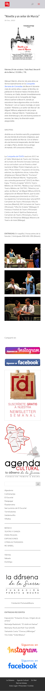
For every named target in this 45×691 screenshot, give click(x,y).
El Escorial (8, 497)
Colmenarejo (9, 494)
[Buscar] (38, 484)
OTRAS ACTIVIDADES (13, 542)
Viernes (7, 555)
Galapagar (8, 501)
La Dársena (10, 680)
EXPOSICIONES (11, 538)
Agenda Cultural (23, 680)
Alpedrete (8, 490)
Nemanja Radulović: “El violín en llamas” (21, 624)
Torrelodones (10, 512)
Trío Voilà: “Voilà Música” (14, 635)
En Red (33, 680)
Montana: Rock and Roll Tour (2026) (19, 628)
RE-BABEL (9, 546)
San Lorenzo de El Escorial (15, 508)
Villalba (7, 519)
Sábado (7, 558)
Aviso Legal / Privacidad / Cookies (21, 686)
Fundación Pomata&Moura (22, 603)
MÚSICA (8, 528)
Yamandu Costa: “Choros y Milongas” (19, 631)
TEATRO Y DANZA (12, 531)
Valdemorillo (9, 515)
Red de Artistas (21, 683)
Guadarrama (9, 504)
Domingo (8, 562)
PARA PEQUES (10, 535)
